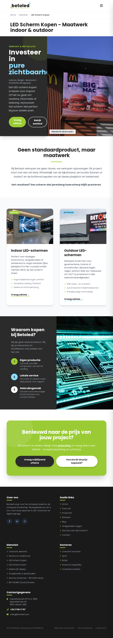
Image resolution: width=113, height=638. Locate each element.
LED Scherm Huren (17, 564)
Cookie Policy (100, 628)
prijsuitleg (64, 445)
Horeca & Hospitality (71, 564)
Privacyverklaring (85, 628)
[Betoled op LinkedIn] (17, 521)
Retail (64, 560)
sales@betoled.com (19, 614)
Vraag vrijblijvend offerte (34, 461)
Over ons (66, 508)
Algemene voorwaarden (64, 628)
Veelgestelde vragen (72, 526)
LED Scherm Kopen (18, 560)
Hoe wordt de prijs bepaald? (76, 461)
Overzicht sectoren (71, 551)
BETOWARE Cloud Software (21, 582)
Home (13, 15)
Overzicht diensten (18, 551)
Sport (64, 556)
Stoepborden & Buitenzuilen (22, 573)
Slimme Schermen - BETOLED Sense (26, 578)
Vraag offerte (17, 121)
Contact (66, 535)
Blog (64, 521)
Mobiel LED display (17, 569)
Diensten (23, 15)
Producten (67, 513)
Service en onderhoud (19, 556)
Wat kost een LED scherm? (75, 530)
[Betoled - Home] (20, 5)
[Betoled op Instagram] (25, 521)
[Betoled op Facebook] (9, 521)
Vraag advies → (20, 294)
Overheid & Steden (71, 569)
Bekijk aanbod (37, 122)
